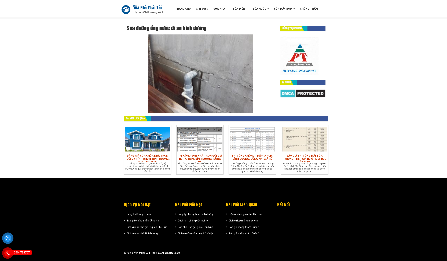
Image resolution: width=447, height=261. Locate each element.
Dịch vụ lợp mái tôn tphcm (243, 220)
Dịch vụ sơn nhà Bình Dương (142, 233)
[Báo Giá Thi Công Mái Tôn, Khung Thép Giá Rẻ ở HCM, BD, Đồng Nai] (304, 138)
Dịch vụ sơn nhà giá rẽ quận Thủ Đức (147, 227)
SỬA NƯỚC (260, 8)
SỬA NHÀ (219, 8)
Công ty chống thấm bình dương (196, 214)
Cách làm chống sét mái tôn (193, 220)
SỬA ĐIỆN (239, 8)
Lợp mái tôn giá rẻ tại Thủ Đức (245, 214)
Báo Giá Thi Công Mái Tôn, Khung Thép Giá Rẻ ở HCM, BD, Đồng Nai (304, 158)
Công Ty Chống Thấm (139, 214)
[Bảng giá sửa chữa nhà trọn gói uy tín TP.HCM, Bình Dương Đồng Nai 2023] (147, 138)
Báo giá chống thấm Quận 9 (244, 227)
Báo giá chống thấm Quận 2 (244, 233)
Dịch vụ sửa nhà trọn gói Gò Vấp (195, 233)
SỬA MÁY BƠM (283, 8)
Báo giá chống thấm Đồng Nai (143, 220)
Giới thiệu (202, 8)
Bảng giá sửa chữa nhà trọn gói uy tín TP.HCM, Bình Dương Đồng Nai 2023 (147, 158)
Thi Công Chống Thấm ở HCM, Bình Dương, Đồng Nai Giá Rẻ (252, 157)
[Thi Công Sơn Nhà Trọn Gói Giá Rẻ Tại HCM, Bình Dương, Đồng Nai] (199, 138)
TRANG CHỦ (183, 8)
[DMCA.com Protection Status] (303, 93)
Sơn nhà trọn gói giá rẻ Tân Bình (195, 227)
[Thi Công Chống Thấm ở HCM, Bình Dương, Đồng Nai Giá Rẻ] (252, 138)
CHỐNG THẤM (309, 8)
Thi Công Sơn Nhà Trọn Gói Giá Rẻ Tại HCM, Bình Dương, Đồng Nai (200, 158)
